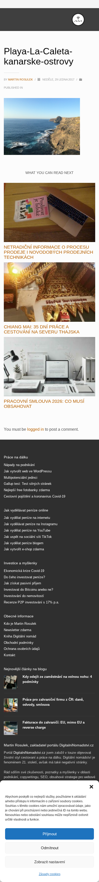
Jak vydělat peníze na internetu (27, 518)
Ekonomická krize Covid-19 (24, 571)
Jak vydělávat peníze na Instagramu (30, 524)
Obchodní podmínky (19, 643)
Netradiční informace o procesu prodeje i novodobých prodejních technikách (48, 252)
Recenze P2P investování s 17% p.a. (31, 602)
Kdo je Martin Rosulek (20, 624)
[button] (91, 786)
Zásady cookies (49, 874)
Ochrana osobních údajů (22, 649)
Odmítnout (49, 848)
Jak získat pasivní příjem (22, 583)
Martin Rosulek (21, 79)
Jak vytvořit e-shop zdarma (24, 549)
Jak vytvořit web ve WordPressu (28, 471)
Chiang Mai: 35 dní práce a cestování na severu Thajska (41, 329)
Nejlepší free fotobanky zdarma (27, 490)
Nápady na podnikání (19, 465)
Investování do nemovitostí (24, 596)
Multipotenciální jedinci (20, 477)
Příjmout (50, 834)
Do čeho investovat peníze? (24, 577)
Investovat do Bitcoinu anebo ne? (28, 589)
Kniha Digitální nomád (20, 636)
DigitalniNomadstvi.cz (29, 753)
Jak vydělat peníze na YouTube (27, 530)
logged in (36, 429)
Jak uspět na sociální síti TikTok (28, 537)
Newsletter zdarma (17, 630)
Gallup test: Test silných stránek (28, 484)
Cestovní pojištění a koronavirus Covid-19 (34, 496)
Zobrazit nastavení (49, 862)
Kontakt (9, 655)
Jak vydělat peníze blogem (23, 543)
